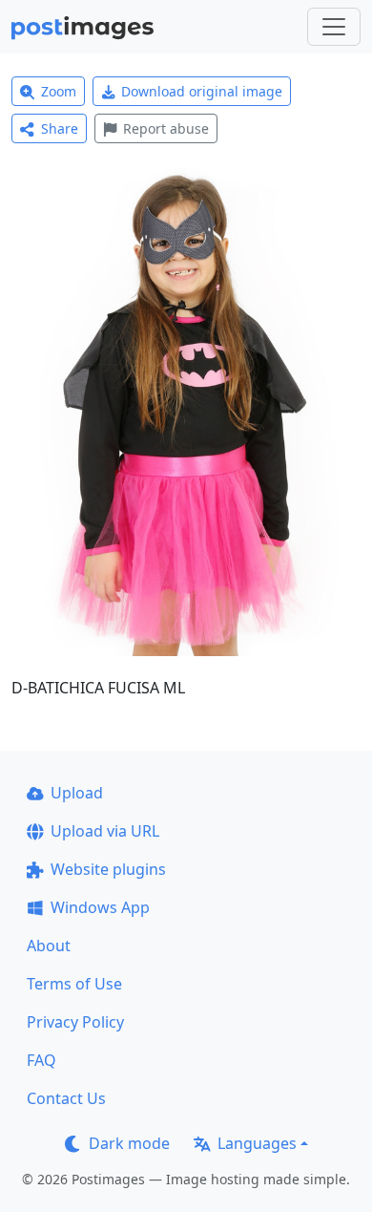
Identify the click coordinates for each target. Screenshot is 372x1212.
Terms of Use (74, 983)
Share (59, 128)
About (49, 945)
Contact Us (66, 1098)
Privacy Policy (75, 1021)
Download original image (201, 91)
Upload (77, 792)
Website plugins (108, 869)
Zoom (58, 91)
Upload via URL (105, 830)
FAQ (41, 1060)
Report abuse (166, 128)
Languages (257, 1143)
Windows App (100, 907)
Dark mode (129, 1143)
